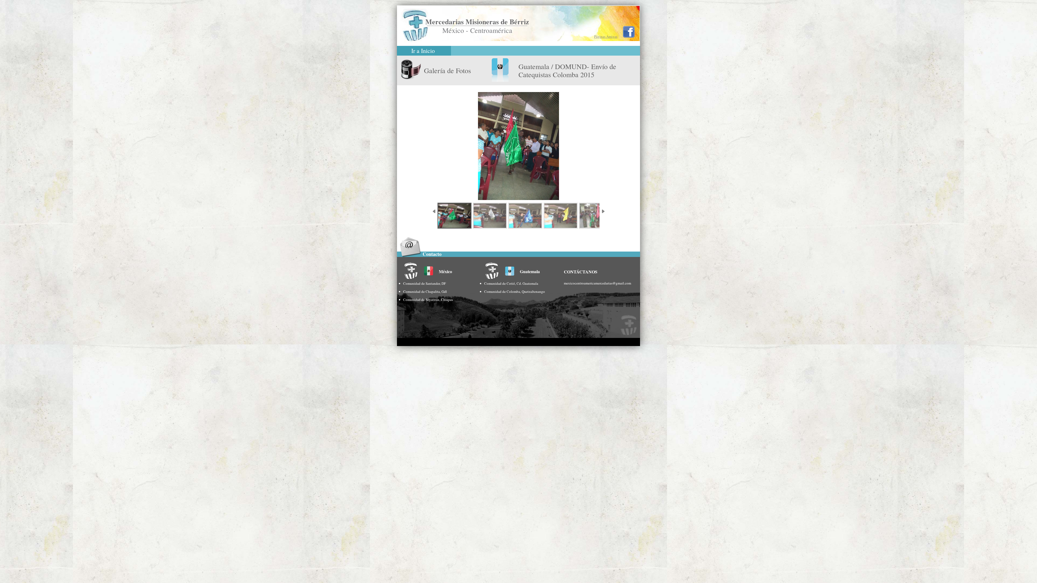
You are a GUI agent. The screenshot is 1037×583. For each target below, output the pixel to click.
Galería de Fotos (447, 70)
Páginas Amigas (605, 36)
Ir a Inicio (423, 50)
